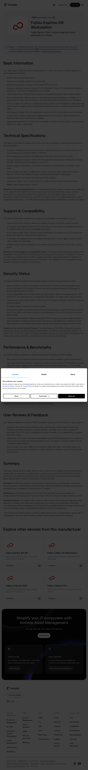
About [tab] (72, 374)
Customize (43, 396)
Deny (16, 396)
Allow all (71, 396)
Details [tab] (44, 374)
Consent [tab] (15, 374)
